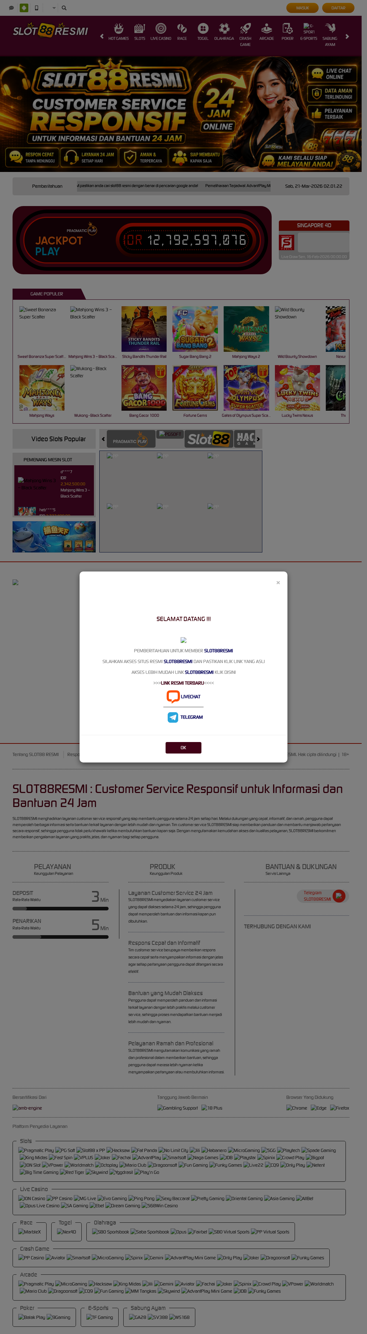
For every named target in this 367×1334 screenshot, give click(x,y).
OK (183, 748)
